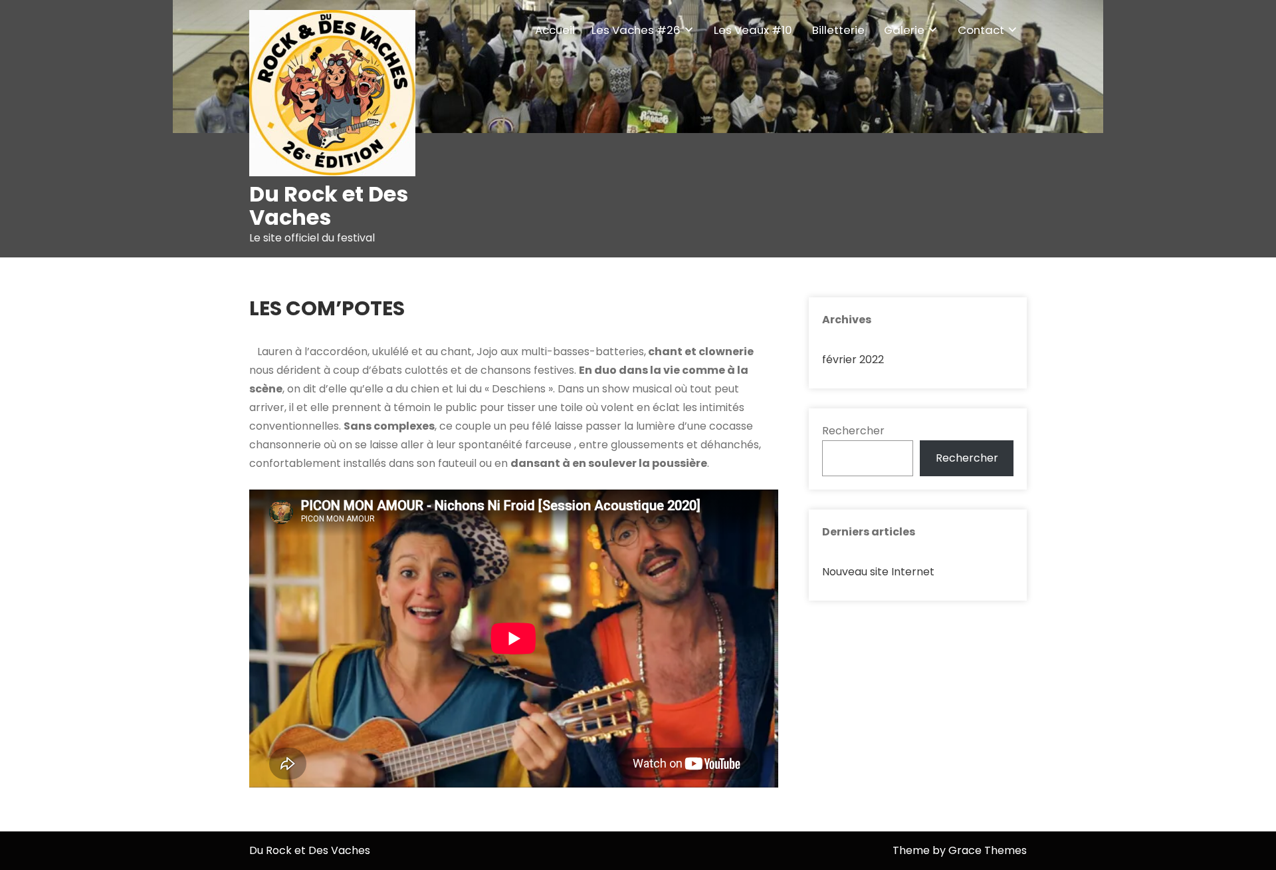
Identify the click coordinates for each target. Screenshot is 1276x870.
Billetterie (838, 30)
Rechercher (853, 430)
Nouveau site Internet (878, 571)
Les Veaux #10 (753, 30)
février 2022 (853, 359)
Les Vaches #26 (636, 30)
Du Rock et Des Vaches (328, 205)
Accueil (555, 30)
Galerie (904, 30)
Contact (981, 30)
